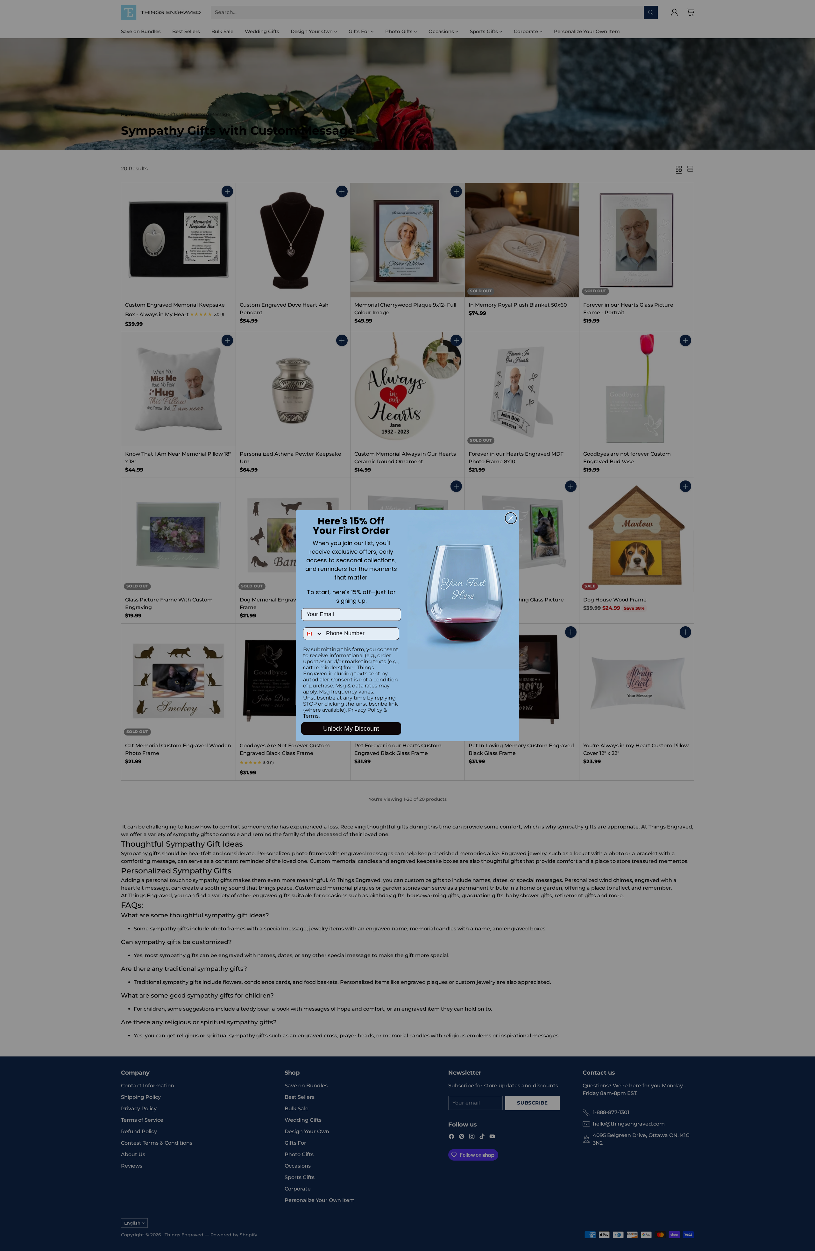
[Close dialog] (510, 518)
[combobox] (313, 634)
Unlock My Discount (351, 728)
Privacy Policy (365, 710)
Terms (311, 716)
